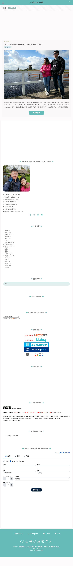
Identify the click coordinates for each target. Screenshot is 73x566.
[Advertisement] (36, 24)
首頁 (4, 8)
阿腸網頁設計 (39, 550)
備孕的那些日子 (9, 234)
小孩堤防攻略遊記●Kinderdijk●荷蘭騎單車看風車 (23, 44)
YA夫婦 (16, 412)
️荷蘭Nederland (9, 244)
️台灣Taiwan (8, 260)
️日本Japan (8, 258)
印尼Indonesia (9, 252)
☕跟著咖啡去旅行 (10, 242)
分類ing (7, 267)
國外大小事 (8, 238)
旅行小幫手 (8, 265)
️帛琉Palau (8, 248)
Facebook (18, 533)
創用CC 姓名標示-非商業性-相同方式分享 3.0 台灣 (39, 412)
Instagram (34, 533)
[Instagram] (34, 215)
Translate (17, 318)
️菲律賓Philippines (10, 246)
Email (48, 533)
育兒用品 (7, 230)
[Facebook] (31, 215)
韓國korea (8, 236)
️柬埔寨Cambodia (9, 256)
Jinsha (38, 548)
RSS (58, 533)
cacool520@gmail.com (16, 211)
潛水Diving (8, 263)
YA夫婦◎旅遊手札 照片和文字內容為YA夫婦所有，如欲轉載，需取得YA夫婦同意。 (38, 547)
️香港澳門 (7, 261)
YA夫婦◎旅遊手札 (36, 2)
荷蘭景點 (7, 47)
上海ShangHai (9, 254)
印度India (7, 250)
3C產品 (7, 240)
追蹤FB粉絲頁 (36, 296)
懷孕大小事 (8, 232)
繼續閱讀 (37, 113)
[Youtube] (38, 215)
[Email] (42, 215)
